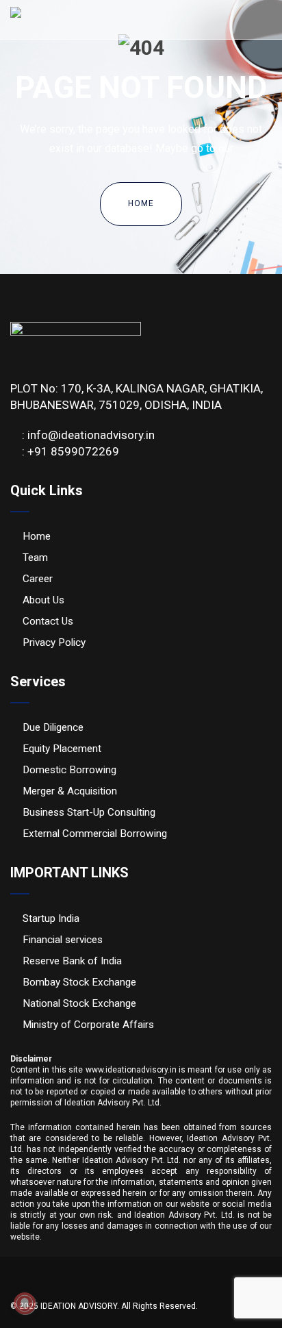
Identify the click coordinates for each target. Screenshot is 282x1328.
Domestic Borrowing (69, 770)
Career (38, 579)
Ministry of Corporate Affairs (88, 1024)
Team (35, 557)
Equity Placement (62, 748)
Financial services (63, 940)
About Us (43, 600)
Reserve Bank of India (72, 961)
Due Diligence (53, 727)
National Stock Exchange (79, 1003)
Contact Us (48, 621)
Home (141, 203)
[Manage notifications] (25, 1303)
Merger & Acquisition (70, 791)
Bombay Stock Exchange (79, 982)
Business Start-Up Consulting (89, 812)
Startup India (51, 918)
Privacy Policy (54, 642)
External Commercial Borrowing (95, 833)
